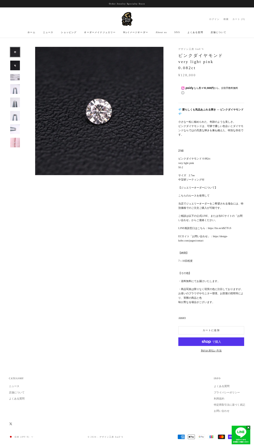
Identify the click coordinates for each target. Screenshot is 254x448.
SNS (177, 32)
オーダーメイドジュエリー (100, 32)
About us (161, 32)
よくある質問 (195, 32)
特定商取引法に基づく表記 (229, 404)
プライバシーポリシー (227, 392)
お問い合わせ (221, 411)
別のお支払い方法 (211, 350)
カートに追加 (211, 330)
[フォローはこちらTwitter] (11, 424)
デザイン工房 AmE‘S (191, 49)
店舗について (218, 32)
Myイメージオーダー (135, 32)
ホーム (31, 32)
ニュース (48, 32)
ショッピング (69, 32)
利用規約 (219, 398)
